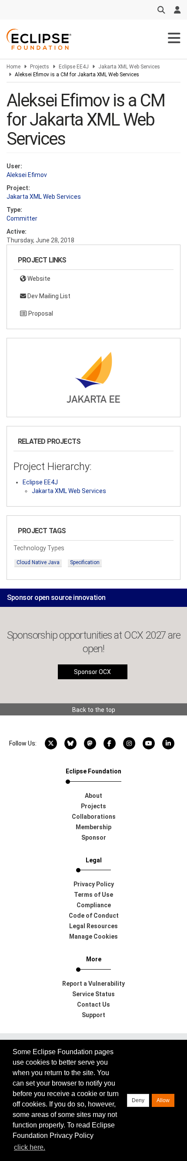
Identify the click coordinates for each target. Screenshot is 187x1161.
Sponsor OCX (92, 671)
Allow (163, 1100)
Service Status (93, 994)
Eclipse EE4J (74, 67)
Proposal (40, 313)
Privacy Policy (93, 884)
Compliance (94, 905)
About (93, 795)
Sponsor (93, 837)
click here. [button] (29, 1147)
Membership (93, 827)
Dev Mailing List (48, 296)
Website (38, 278)
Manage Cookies (93, 936)
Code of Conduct (94, 915)
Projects (39, 67)
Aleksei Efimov (27, 174)
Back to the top (93, 709)
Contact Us (93, 1004)
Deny (138, 1100)
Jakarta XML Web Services (129, 67)
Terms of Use (93, 894)
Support (93, 1014)
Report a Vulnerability (93, 983)
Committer (22, 218)
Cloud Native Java (38, 562)
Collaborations (94, 816)
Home (13, 67)
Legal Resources (93, 926)
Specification (85, 562)
